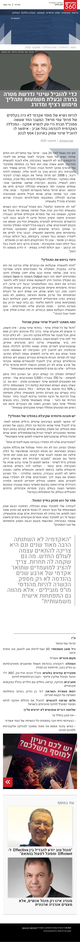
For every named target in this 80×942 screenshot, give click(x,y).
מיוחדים (50, 12)
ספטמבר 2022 (32, 47)
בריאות (75, 12)
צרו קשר (7, 4)
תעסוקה (41, 12)
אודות (17, 4)
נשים (57, 12)
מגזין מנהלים (50, 47)
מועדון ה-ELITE (28, 12)
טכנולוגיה (65, 12)
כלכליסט (33, 928)
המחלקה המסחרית (15, 13)
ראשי (73, 47)
